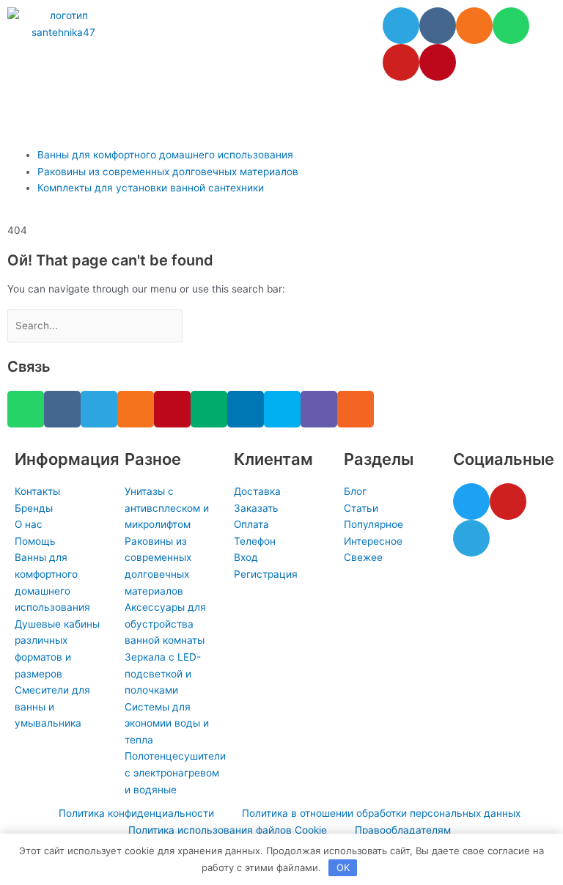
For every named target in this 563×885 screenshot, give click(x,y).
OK (343, 867)
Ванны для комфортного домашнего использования (165, 155)
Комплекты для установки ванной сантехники (150, 188)
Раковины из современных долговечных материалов (167, 171)
